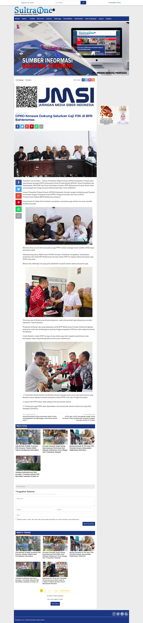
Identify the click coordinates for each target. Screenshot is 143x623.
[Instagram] (90, 80)
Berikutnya (65, 590)
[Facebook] (83, 80)
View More (55, 604)
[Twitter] (86, 80)
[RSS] (93, 80)
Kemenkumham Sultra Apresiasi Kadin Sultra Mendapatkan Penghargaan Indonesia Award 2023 (40, 417)
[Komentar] (41, 126)
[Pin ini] (32, 126)
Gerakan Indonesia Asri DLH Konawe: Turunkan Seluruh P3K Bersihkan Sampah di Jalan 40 (27, 474)
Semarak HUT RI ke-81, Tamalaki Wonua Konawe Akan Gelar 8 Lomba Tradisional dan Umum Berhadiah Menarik (54, 580)
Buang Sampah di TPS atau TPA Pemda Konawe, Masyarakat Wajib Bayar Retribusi (82, 448)
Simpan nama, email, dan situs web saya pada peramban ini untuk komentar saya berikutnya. (48, 519)
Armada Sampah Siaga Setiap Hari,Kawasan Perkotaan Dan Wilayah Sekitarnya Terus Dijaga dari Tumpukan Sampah (55, 555)
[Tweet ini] (22, 126)
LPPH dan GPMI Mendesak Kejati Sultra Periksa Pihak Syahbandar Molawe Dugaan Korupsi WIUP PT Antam (78, 417)
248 (56, 590)
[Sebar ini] (17, 126)
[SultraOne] (35, 11)
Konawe (24, 123)
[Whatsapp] (36, 126)
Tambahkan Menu (114, 2)
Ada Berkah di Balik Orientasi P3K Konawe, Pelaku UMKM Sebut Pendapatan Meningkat (27, 448)
